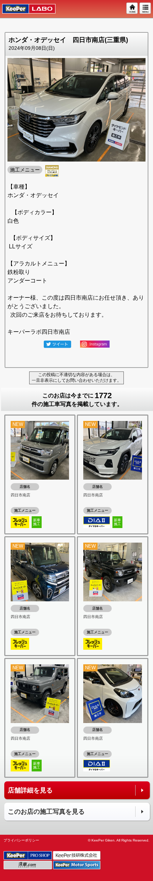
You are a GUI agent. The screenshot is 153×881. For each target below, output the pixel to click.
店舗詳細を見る (30, 790)
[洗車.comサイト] (28, 865)
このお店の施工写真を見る (46, 811)
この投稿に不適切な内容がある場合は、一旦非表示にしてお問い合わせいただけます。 (76, 377)
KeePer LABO (25, 9)
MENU (145, 8)
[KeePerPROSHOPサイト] (28, 856)
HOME (132, 8)
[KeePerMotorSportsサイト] (77, 865)
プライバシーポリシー (21, 840)
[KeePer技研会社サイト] (77, 856)
